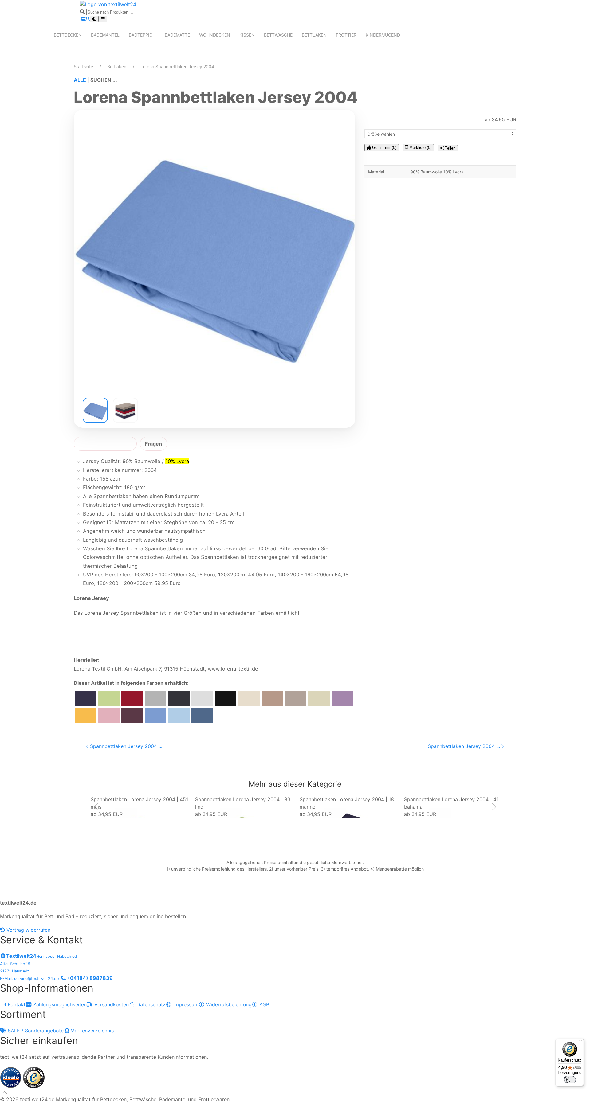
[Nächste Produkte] (494, 806)
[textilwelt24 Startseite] (108, 4)
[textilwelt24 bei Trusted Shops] (34, 1077)
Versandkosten (111, 1004)
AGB (263, 1004)
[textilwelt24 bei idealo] (11, 1077)
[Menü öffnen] (103, 19)
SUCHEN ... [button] (103, 80)
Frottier (346, 34)
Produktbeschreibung (105, 444)
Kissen (247, 34)
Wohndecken (214, 34)
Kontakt (16, 1004)
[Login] (87, 19)
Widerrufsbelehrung (228, 1004)
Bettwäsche (278, 34)
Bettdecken (68, 34)
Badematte (177, 34)
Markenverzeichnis (91, 1030)
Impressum (185, 1004)
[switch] (570, 1079)
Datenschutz (150, 1004)
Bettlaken (314, 34)
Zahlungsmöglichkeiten (59, 1004)
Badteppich (142, 34)
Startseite (83, 66)
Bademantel (105, 34)
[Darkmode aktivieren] (94, 19)
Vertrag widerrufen (27, 930)
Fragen (153, 444)
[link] (141, 807)
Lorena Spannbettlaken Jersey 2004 (177, 66)
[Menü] (580, 1042)
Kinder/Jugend (383, 34)
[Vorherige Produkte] (96, 806)
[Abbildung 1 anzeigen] (95, 410)
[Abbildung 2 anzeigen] (125, 410)
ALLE (80, 80)
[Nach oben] (4, 1092)
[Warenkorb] (82, 19)
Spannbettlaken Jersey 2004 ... (125, 746)
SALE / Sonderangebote (35, 1030)
